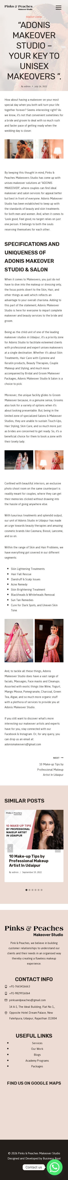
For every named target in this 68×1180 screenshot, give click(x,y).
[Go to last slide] (10, 848)
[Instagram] (34, 1167)
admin (27, 86)
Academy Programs (37, 1060)
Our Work (37, 1049)
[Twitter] (26, 1167)
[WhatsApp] (41, 1167)
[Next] (58, 848)
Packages (37, 1066)
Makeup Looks (34, 17)
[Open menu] (58, 7)
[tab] (26, 890)
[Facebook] (19, 1167)
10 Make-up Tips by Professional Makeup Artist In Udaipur (50, 766)
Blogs (37, 1054)
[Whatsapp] (55, 1167)
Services (37, 1043)
